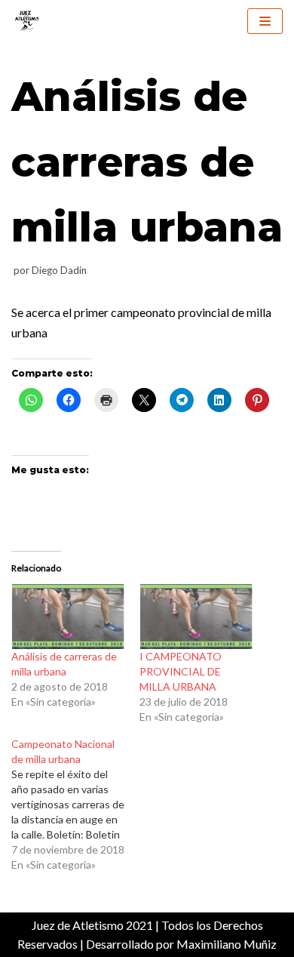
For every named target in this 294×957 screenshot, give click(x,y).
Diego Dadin (59, 270)
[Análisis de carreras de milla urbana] (67, 616)
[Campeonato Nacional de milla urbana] (75, 804)
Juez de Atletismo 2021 (92, 925)
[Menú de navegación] (265, 21)
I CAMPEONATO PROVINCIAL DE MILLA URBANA (180, 671)
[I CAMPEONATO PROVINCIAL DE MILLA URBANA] (196, 616)
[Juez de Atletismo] (26, 21)
